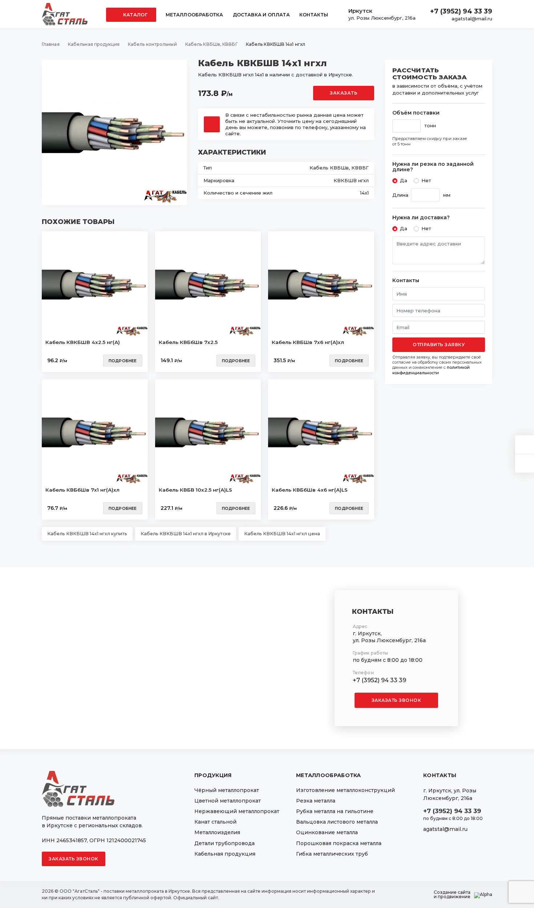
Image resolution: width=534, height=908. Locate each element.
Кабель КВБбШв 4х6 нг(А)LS (310, 490)
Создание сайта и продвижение (452, 894)
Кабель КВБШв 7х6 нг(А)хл (308, 342)
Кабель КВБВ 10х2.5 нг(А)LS (195, 490)
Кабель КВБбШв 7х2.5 (188, 342)
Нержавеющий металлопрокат (236, 811)
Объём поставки (416, 113)
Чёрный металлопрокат (226, 790)
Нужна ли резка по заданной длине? (433, 167)
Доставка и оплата (261, 14)
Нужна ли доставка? (421, 217)
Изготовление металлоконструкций (345, 790)
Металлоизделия (217, 832)
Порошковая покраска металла (338, 843)
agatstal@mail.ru (472, 18)
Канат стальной (215, 822)
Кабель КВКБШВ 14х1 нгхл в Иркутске (186, 533)
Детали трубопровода (224, 843)
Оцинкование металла (327, 832)
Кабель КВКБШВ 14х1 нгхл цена (282, 533)
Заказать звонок (396, 700)
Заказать (343, 93)
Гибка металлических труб (332, 854)
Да (403, 180)
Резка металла (315, 800)
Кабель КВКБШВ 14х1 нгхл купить (87, 533)
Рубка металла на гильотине (334, 811)
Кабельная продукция (224, 854)
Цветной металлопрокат (227, 800)
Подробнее (123, 360)
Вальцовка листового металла (337, 822)
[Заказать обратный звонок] (524, 463)
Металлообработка (194, 14)
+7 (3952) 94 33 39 (461, 11)
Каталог (134, 14)
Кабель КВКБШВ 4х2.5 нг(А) (82, 342)
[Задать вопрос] (524, 444)
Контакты (313, 14)
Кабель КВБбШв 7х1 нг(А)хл (82, 490)
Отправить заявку (439, 344)
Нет (426, 180)
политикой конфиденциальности (431, 370)
